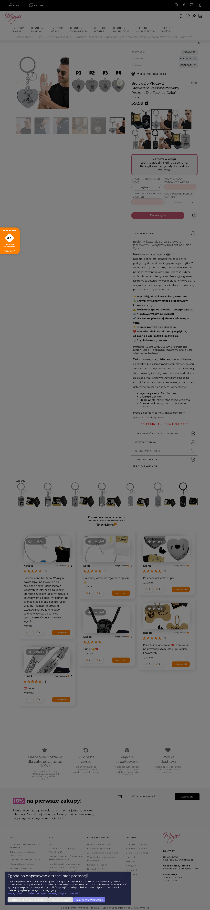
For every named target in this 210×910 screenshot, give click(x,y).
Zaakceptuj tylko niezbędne (28, 900)
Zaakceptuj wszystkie (89, 900)
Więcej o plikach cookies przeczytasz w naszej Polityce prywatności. (44, 893)
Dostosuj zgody (61, 900)
